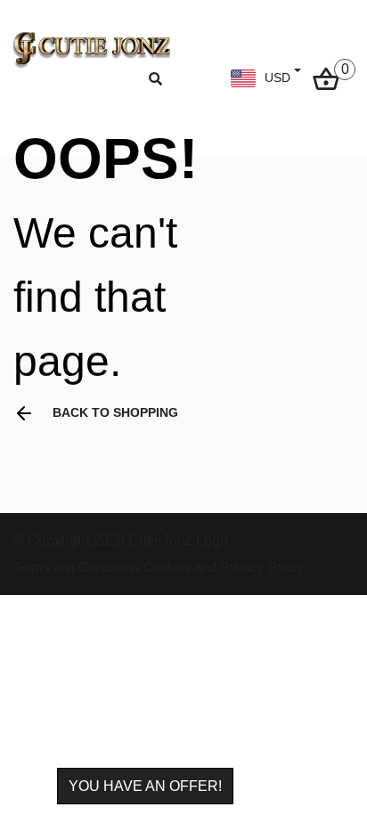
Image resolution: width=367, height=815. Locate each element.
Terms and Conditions (76, 567)
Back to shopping (115, 412)
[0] (326, 77)
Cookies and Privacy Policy (223, 567)
